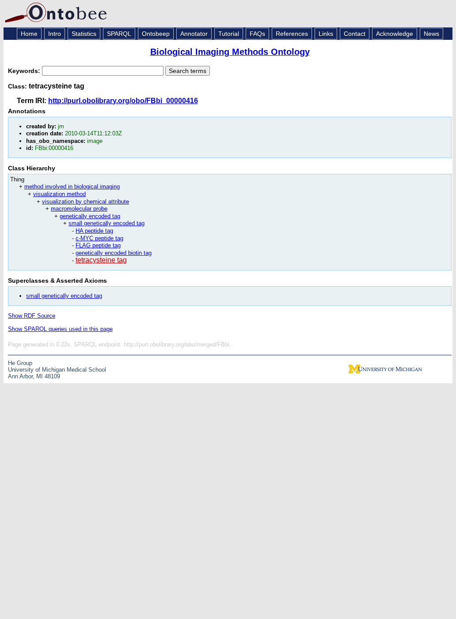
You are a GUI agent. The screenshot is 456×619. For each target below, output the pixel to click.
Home (29, 33)
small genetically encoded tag (106, 223)
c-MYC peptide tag (99, 238)
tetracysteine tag (101, 260)
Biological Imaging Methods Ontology (230, 52)
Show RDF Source (31, 315)
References (292, 33)
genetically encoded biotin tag (114, 253)
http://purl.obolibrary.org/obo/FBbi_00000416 (123, 100)
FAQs (257, 33)
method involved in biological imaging (72, 186)
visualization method (59, 194)
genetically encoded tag (90, 216)
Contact (354, 33)
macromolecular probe (79, 208)
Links (326, 33)
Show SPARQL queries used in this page (60, 329)
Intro (54, 33)
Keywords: (25, 70)
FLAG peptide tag (98, 245)
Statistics (84, 33)
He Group (20, 363)
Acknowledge (394, 33)
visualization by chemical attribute (85, 201)
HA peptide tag (94, 230)
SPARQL (119, 33)
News (431, 33)
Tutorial (228, 33)
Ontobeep (156, 33)
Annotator (194, 33)
